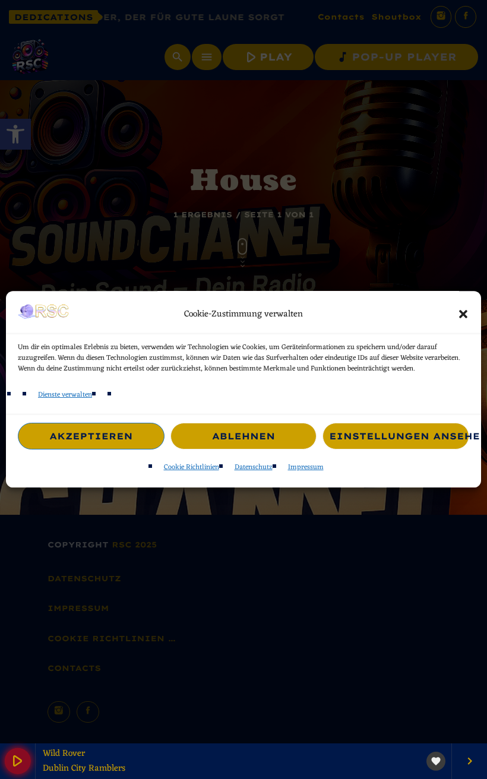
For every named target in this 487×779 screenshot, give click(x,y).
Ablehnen (243, 436)
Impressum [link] (306, 467)
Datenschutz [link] (254, 467)
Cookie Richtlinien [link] (191, 467)
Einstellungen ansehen (399, 436)
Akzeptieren (90, 436)
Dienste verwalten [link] (65, 394)
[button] (463, 314)
